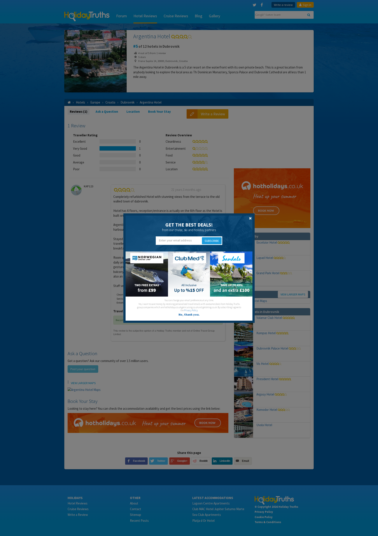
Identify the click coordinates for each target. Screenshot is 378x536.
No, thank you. (189, 314)
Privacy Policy (191, 310)
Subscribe (212, 241)
